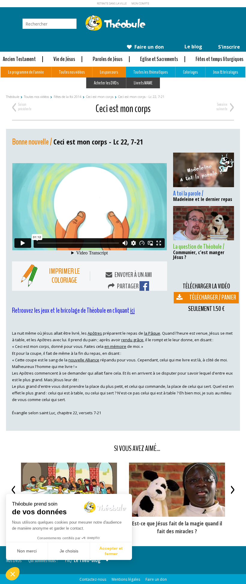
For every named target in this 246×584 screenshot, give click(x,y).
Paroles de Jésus (107, 59)
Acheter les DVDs (106, 83)
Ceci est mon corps (99, 96)
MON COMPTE (140, 3)
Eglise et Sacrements (159, 59)
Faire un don (148, 47)
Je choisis (69, 551)
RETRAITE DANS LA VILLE (112, 3)
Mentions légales (126, 579)
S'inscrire (228, 47)
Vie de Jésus (64, 59)
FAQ (68, 560)
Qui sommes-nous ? (43, 560)
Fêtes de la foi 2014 (67, 96)
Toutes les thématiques (151, 72)
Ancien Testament (19, 59)
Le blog (192, 46)
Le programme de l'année (26, 72)
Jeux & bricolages (225, 72)
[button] (12, 574)
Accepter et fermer (111, 551)
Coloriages (190, 72)
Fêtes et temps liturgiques (219, 59)
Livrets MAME (143, 83)
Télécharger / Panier (212, 297)
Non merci (27, 551)
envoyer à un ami (133, 274)
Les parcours (109, 72)
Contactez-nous (93, 579)
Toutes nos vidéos (72, 72)
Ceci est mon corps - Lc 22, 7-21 (141, 96)
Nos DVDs (13, 560)
